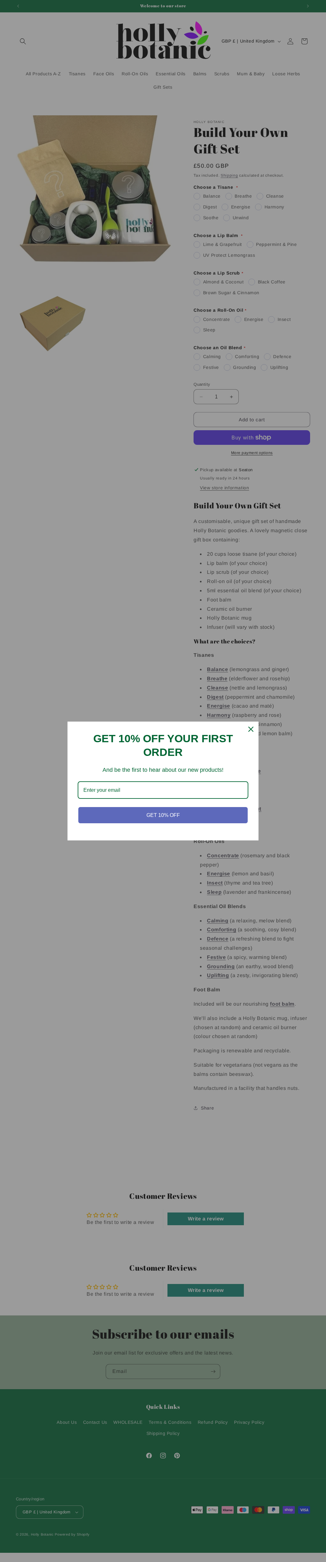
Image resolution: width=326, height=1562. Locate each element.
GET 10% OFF (163, 815)
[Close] (251, 729)
